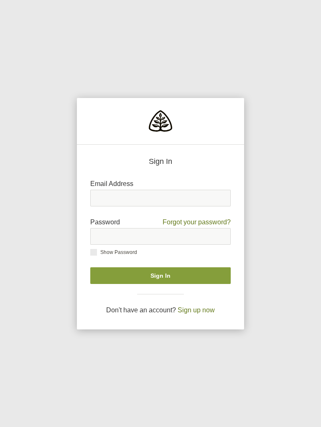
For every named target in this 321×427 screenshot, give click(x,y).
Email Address (111, 183)
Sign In (160, 275)
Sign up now (196, 310)
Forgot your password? (197, 222)
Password (160, 222)
